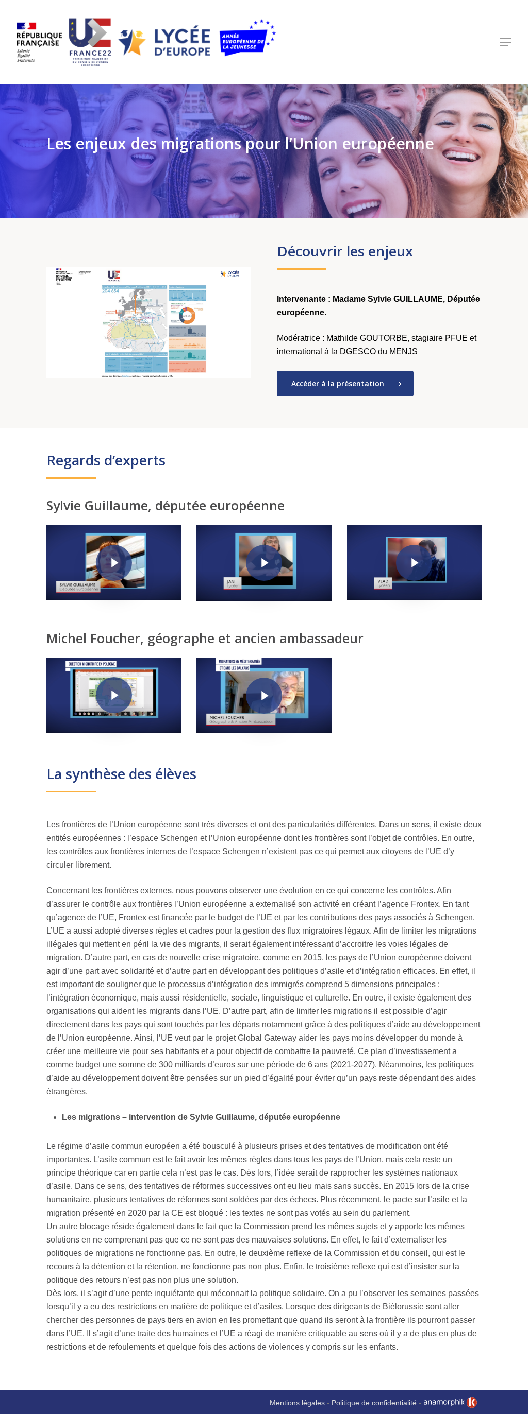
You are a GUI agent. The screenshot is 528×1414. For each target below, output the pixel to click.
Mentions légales (297, 1403)
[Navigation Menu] (506, 42)
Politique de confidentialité (374, 1403)
